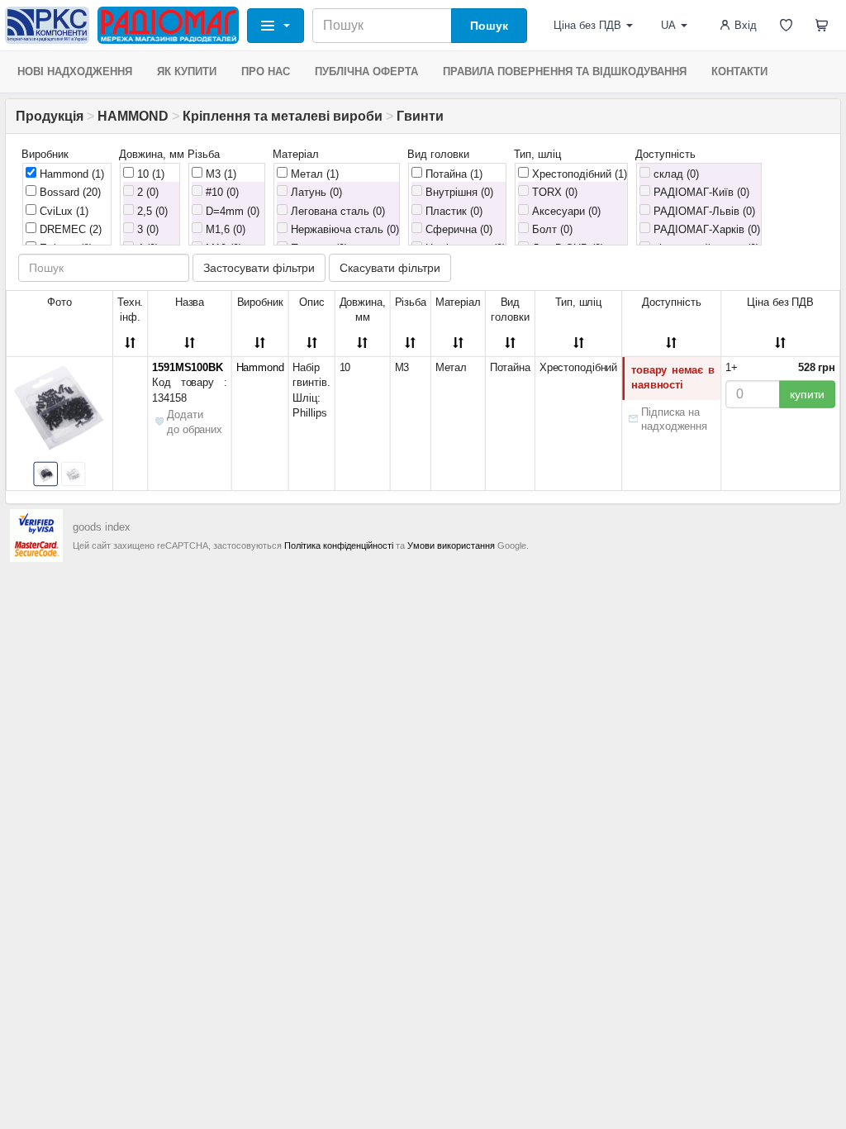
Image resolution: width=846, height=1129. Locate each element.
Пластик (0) (452, 211)
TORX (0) (553, 192)
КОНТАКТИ (739, 71)
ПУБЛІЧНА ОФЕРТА (366, 71)
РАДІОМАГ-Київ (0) (699, 192)
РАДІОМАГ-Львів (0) (702, 211)
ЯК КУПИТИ (186, 71)
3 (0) (146, 229)
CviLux (62, 211)
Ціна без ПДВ (587, 25)
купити (807, 394)
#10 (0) (220, 192)
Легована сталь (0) (336, 211)
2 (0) (146, 192)
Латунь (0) (315, 192)
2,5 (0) (151, 211)
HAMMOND (133, 116)
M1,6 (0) (223, 229)
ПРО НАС (265, 71)
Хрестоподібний (578, 174)
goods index (102, 527)
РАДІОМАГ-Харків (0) (705, 229)
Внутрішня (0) (457, 192)
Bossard (68, 192)
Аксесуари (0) (565, 211)
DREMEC (69, 229)
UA (668, 25)
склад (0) (674, 174)
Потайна (452, 174)
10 (149, 174)
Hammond (70, 174)
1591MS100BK (187, 367)
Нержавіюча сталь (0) (343, 229)
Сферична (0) (457, 229)
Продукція (49, 116)
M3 (219, 174)
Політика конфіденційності (338, 545)
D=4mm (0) (230, 211)
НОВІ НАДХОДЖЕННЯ (74, 71)
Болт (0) (551, 229)
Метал (313, 174)
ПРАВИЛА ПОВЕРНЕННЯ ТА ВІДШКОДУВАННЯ (565, 71)
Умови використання (451, 545)
